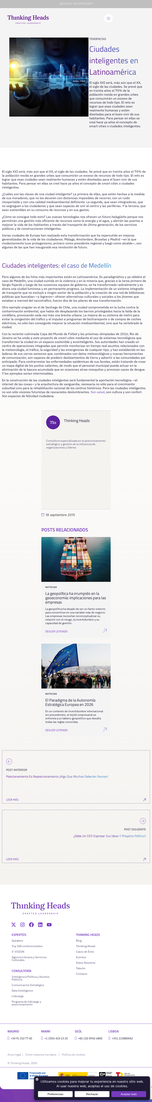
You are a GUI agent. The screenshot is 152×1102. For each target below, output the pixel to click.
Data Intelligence (22, 990)
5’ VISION (18, 951)
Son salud (97, 392)
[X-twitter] (13, 924)
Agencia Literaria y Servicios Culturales (29, 958)
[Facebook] (31, 924)
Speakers (17, 940)
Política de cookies (73, 1054)
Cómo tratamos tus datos (40, 1054)
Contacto (81, 974)
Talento (80, 968)
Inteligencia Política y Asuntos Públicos (30, 978)
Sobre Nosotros (85, 962)
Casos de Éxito (85, 951)
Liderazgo (18, 996)
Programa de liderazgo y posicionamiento (26, 1003)
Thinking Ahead (85, 946)
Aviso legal (15, 1054)
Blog (79, 940)
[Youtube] (49, 924)
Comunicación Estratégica (28, 985)
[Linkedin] (40, 924)
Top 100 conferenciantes (27, 946)
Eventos (81, 957)
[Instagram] (22, 924)
